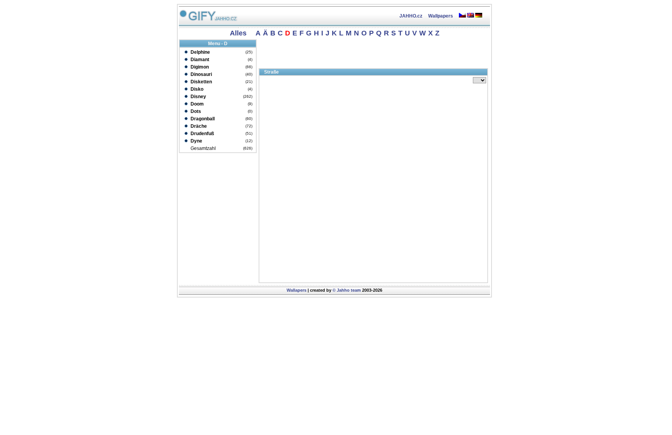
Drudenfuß (201, 133)
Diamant (199, 59)
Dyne (195, 141)
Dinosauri (200, 74)
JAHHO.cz (410, 16)
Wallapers (296, 290)
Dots (195, 111)
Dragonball (202, 119)
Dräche (198, 126)
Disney (197, 96)
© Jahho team (346, 290)
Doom (196, 104)
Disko (196, 89)
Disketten (200, 82)
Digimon (199, 67)
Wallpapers (440, 16)
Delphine (199, 52)
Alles (238, 33)
